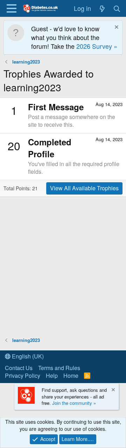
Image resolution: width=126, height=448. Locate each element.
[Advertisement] (63, 266)
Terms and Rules (59, 368)
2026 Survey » (96, 46)
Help (52, 375)
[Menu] (11, 8)
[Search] (117, 8)
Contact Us (19, 368)
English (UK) (27, 356)
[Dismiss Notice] (116, 28)
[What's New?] (102, 8)
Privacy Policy (22, 375)
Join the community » (74, 403)
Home (70, 375)
